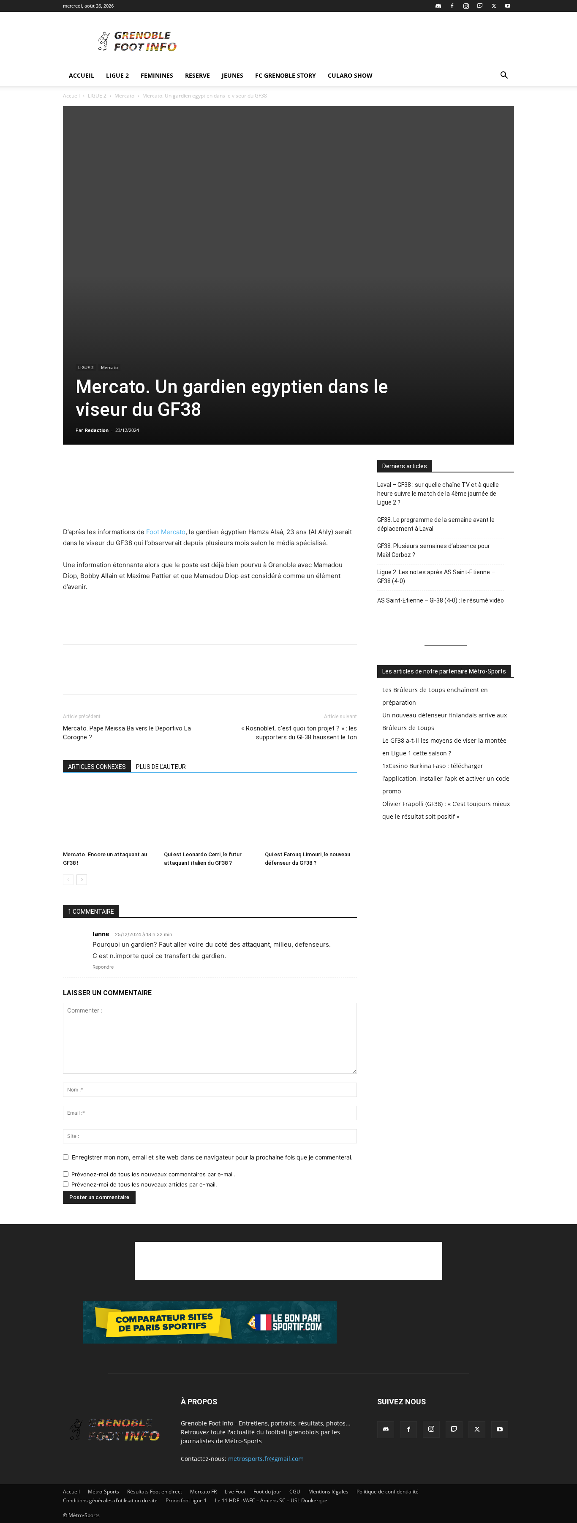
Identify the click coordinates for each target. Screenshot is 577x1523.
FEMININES (157, 75)
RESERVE (197, 75)
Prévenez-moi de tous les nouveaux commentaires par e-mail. (153, 1174)
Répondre (103, 967)
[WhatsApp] (110, 468)
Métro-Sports (103, 1491)
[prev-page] (68, 879)
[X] (493, 6)
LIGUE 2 (117, 75)
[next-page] (81, 879)
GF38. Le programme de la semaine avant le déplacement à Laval (436, 524)
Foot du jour (267, 1491)
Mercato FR (203, 1491)
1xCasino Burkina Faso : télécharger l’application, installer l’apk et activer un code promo (445, 778)
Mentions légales (328, 1491)
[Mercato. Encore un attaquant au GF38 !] (109, 815)
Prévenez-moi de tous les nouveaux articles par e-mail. (144, 1184)
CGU (294, 1491)
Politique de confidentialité (388, 1491)
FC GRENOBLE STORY (285, 75)
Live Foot (235, 1491)
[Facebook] (452, 6)
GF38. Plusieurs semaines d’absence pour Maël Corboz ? (433, 550)
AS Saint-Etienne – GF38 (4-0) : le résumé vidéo (440, 600)
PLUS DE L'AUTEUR (161, 766)
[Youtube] (507, 6)
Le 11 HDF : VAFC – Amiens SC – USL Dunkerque (271, 1500)
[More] (169, 468)
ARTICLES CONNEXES (97, 766)
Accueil (81, 75)
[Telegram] (149, 468)
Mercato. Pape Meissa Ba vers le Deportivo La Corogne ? (127, 733)
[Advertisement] (360, 43)
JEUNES (232, 75)
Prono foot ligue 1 (186, 1500)
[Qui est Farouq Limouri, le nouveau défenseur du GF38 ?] (311, 815)
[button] (504, 76)
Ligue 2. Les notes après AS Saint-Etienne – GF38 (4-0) (436, 576)
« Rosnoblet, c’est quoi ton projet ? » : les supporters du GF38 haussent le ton (299, 733)
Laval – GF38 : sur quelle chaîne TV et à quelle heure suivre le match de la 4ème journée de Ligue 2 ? (438, 493)
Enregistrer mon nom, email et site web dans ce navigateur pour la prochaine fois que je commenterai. (212, 1157)
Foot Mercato (164, 532)
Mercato (124, 95)
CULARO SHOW (350, 75)
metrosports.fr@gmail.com (266, 1459)
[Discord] (438, 6)
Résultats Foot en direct (154, 1491)
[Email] (129, 468)
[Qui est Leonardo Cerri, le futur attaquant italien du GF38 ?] (210, 815)
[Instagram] (466, 6)
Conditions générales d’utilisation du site (110, 1500)
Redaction (97, 430)
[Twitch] (480, 6)
